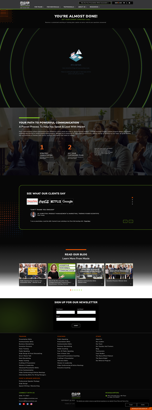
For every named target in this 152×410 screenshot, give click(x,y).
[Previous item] (125, 221)
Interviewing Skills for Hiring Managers (32, 375)
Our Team (99, 344)
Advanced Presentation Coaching (68, 356)
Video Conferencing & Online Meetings (32, 372)
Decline (142, 404)
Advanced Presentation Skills (29, 367)
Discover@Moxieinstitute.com (28, 398)
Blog (97, 348)
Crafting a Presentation (27, 363)
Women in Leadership (26, 365)
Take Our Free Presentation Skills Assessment (94, 3)
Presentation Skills (25, 339)
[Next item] (131, 221)
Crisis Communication (26, 370)
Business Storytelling (26, 344)
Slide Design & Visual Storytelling (30, 353)
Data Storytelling (25, 358)
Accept (131, 404)
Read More (87, 221)
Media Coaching (62, 348)
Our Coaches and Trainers (104, 346)
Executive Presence (25, 346)
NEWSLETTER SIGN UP (139, 408)
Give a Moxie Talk (25, 356)
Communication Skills (26, 341)
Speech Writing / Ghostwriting (29, 386)
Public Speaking (24, 351)
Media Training (24, 360)
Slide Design (23, 383)
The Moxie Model (101, 358)
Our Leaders (100, 341)
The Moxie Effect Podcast (104, 356)
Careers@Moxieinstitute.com (28, 401)
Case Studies (100, 353)
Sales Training (24, 348)
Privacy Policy (117, 401)
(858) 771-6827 (24, 395)
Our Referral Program (103, 360)
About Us (99, 339)
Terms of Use (125, 401)
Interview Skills (62, 360)
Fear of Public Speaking (65, 351)
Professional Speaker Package (29, 381)
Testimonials (100, 351)
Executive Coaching (63, 367)
